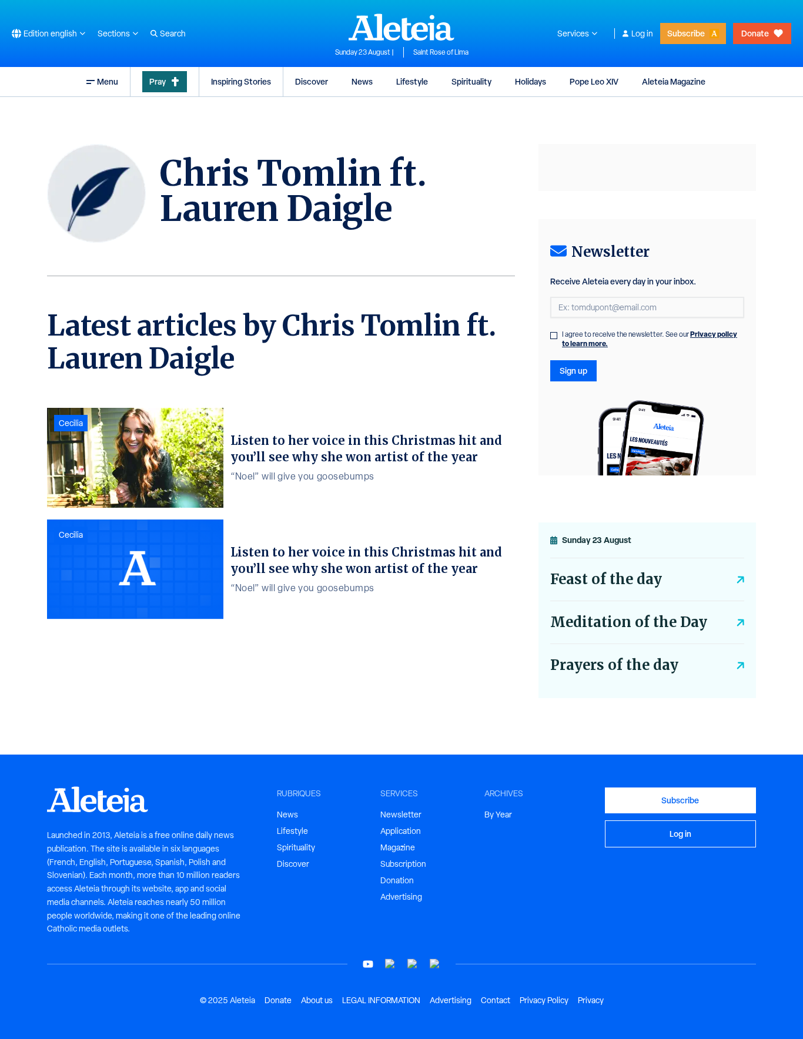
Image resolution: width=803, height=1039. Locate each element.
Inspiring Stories (241, 81)
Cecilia (71, 423)
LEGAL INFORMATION (381, 1000)
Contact (495, 1000)
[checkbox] (553, 335)
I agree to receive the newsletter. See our (649, 339)
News (362, 81)
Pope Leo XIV (594, 81)
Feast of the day (606, 579)
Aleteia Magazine (673, 81)
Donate (755, 33)
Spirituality (471, 81)
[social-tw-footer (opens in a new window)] (412, 964)
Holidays (530, 81)
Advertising (401, 896)
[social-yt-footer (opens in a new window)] (368, 964)
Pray (157, 81)
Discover (311, 81)
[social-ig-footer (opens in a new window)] (435, 964)
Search (173, 33)
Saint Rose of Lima (441, 52)
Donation (397, 880)
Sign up (573, 370)
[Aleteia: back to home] (401, 27)
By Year (498, 814)
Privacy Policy (544, 1000)
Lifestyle (412, 81)
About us (317, 1000)
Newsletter (400, 814)
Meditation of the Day (628, 622)
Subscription (403, 864)
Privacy (591, 1000)
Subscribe (686, 33)
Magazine (397, 847)
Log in (642, 33)
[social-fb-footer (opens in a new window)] (390, 964)
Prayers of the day (614, 665)
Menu (107, 81)
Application (400, 831)
